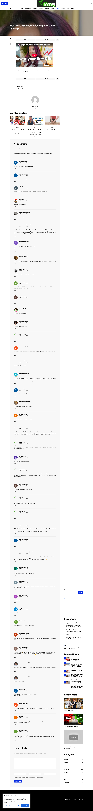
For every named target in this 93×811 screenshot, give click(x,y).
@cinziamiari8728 (23, 269)
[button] (82, 8)
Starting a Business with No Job (71, 726)
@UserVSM (21, 716)
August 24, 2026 (67, 727)
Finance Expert (28, 8)
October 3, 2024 (13, 31)
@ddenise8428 (22, 456)
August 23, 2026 (67, 748)
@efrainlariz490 (22, 296)
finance (23, 88)
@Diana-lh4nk (22, 620)
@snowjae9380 (22, 308)
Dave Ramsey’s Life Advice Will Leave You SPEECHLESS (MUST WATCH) (73, 746)
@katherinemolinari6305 (24, 212)
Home (22, 8)
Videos (57, 8)
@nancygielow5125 (23, 595)
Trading (52, 8)
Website (45, 771)
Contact (72, 8)
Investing (47, 8)
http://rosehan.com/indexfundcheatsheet (43, 153)
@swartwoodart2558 (23, 256)
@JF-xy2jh (21, 186)
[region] (16, 801)
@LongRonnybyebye (23, 484)
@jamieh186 (21, 497)
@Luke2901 (21, 199)
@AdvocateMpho (22, 334)
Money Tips (19, 31)
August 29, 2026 (20, 133)
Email (30, 772)
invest (28, 88)
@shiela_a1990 (22, 442)
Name (15, 772)
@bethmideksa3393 (23, 703)
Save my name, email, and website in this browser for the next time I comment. (29, 777)
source (17, 74)
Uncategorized (67, 782)
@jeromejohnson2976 (23, 174)
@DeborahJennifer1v (23, 427)
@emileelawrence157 (23, 321)
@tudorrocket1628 (23, 730)
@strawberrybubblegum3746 (25, 225)
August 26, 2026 (74, 679)
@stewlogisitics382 (23, 360)
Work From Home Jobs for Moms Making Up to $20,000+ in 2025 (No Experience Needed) (35, 131)
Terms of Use (80, 799)
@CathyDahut (22, 689)
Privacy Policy (68, 799)
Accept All (25, 805)
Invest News (41, 8)
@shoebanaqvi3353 (23, 346)
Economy (63, 8)
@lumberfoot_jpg (22, 469)
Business (35, 8)
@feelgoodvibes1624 (23, 647)
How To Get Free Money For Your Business (17, 130)
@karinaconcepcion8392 (24, 662)
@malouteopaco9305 (23, 282)
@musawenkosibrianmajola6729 (26, 552)
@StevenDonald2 (22, 523)
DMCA (74, 799)
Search (65, 589)
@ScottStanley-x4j (23, 414)
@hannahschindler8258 (24, 373)
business (18, 88)
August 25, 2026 (74, 688)
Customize (8, 805)
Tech (68, 8)
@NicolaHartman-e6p (23, 161)
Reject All (17, 805)
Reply (15, 155)
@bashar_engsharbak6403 (25, 401)
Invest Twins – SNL (68, 710)
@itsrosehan (21, 148)
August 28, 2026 (38, 134)
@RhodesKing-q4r (23, 389)
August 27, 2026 (55, 131)
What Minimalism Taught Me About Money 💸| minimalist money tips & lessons (73, 633)
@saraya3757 (22, 581)
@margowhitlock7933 (24, 608)
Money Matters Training (52, 129)
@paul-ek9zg (22, 511)
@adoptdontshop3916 (24, 241)
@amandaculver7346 (23, 567)
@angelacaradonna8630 (24, 633)
